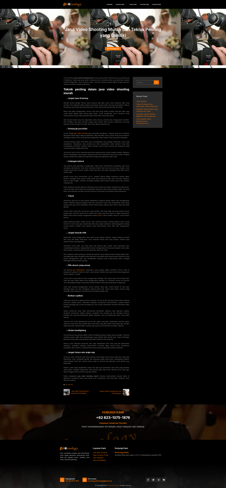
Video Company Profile (100, 455)
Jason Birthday (141, 101)
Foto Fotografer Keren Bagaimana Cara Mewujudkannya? (143, 121)
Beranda (109, 4)
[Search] (156, 82)
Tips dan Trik (69, 384)
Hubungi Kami (156, 4)
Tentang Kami (144, 4)
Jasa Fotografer (98, 458)
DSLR (100, 215)
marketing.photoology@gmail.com (100, 481)
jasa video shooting (80, 133)
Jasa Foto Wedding (99, 460)
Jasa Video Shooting (100, 452)
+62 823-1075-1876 (113, 417)
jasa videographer (79, 270)
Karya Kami (133, 4)
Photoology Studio (113, 485)
